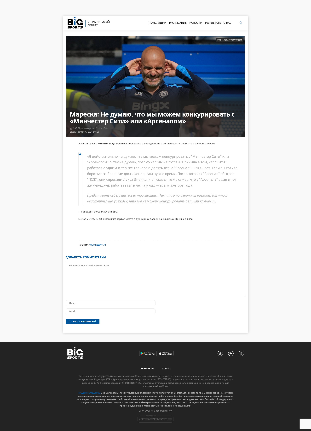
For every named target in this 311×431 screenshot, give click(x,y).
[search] (241, 22)
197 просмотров (83, 128)
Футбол (103, 128)
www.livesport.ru (97, 245)
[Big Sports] (88, 23)
